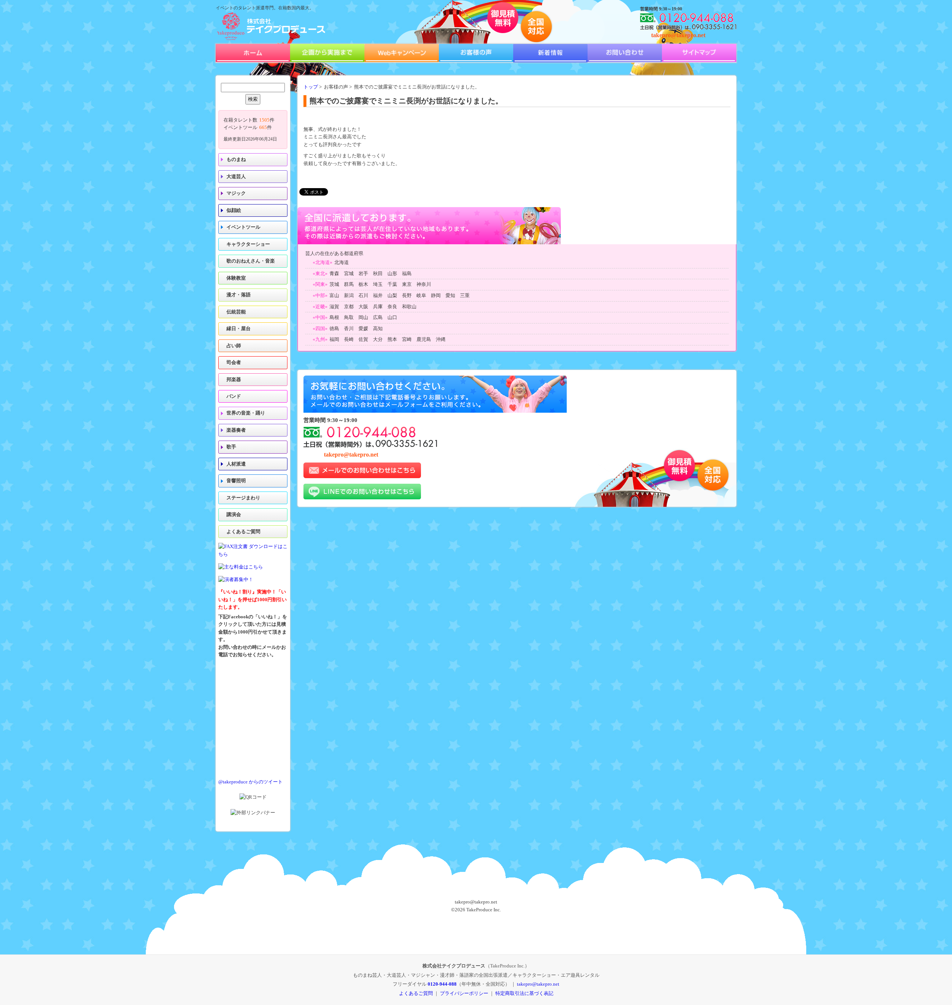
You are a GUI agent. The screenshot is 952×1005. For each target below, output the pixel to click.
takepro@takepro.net (678, 35)
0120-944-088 (442, 984)
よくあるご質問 (243, 531)
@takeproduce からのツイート (250, 782)
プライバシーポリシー (464, 993)
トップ (310, 87)
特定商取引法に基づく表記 (524, 993)
